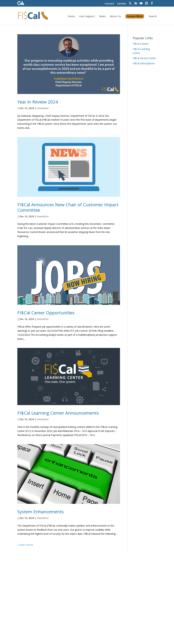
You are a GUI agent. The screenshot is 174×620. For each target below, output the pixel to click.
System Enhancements (40, 512)
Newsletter (43, 108)
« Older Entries (25, 544)
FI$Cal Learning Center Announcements (58, 413)
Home (71, 16)
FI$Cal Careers (141, 43)
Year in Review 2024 (37, 102)
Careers (121, 3)
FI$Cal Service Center (144, 58)
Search (153, 16)
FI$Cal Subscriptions (144, 63)
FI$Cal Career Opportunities (45, 313)
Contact (109, 3)
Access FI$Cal (134, 16)
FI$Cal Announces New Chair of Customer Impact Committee (67, 207)
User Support (87, 16)
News (102, 16)
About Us (115, 16)
